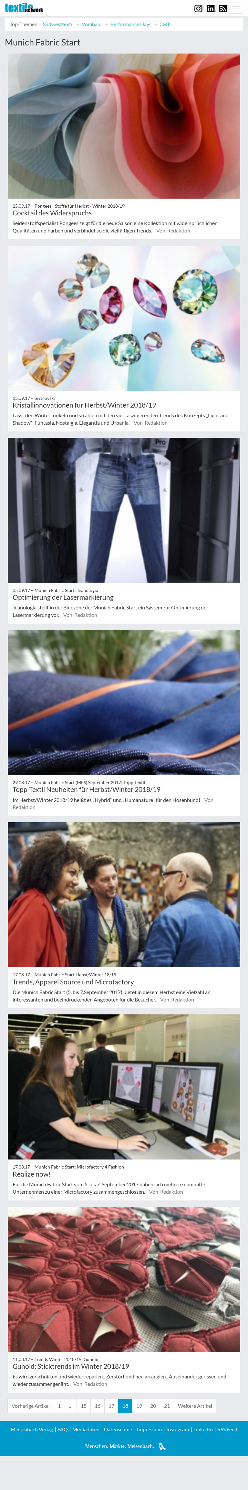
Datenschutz (118, 1429)
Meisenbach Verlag (32, 1429)
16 (97, 1406)
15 (84, 1406)
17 (111, 1406)
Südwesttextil (58, 24)
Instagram (177, 1429)
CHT (165, 24)
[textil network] (24, 7)
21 (167, 1406)
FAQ (62, 1429)
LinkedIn (203, 1429)
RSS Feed (227, 1429)
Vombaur (92, 24)
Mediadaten (85, 1429)
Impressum (149, 1429)
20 (153, 1406)
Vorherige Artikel (31, 1406)
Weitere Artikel (195, 1406)
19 (139, 1406)
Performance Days (130, 24)
